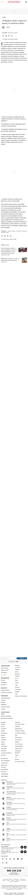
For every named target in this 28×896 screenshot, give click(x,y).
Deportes (3, 737)
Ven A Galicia (18, 739)
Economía (3, 728)
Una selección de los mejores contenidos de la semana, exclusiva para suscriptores (15, 793)
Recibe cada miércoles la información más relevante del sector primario (15, 803)
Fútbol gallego (4, 774)
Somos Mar (4, 748)
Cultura (3, 742)
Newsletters (4, 682)
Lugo (16, 685)
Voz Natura (17, 880)
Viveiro (7, 232)
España (3, 731)
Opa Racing (4, 765)
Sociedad (3, 739)
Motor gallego (4, 776)
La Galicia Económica (6, 753)
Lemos (16, 682)
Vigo (16, 693)
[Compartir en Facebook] (9, 36)
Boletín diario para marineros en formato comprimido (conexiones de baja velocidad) (15, 808)
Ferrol (16, 680)
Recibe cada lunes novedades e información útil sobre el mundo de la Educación (15, 798)
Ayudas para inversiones (7, 718)
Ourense (17, 687)
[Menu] (2, 2)
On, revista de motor (20, 761)
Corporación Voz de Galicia (7, 879)
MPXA (11, 881)
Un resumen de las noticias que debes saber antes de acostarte (15, 788)
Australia (9, 231)
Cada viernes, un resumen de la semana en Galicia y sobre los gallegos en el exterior (16, 814)
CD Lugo (3, 767)
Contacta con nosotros (6, 692)
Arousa (17, 671)
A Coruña (17, 667)
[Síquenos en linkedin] (14, 859)
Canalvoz (12, 880)
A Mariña (13, 231)
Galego (17, 661)
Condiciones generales (9, 894)
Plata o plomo (18, 737)
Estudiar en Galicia (19, 731)
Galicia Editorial (15, 881)
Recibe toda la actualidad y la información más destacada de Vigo (16, 834)
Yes (16, 757)
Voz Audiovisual (22, 879)
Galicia (2, 726)
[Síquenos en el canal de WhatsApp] (2, 862)
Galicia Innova (18, 748)
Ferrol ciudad (18, 231)
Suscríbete (4, 674)
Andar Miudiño (4, 769)
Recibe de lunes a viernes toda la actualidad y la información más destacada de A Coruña (16, 819)
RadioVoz (4, 880)
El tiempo (3, 755)
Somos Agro (4, 746)
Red (16, 735)
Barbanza (17, 674)
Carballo (17, 676)
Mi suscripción (4, 668)
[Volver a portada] (14, 2)
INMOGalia (3, 704)
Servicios (3, 700)
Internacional (4, 733)
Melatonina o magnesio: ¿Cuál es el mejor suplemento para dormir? (10, 259)
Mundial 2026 (4, 758)
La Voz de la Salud (19, 724)
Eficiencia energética (6, 716)
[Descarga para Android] (25, 847)
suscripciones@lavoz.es (14, 874)
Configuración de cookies (18, 894)
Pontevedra (18, 689)
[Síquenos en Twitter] (6, 859)
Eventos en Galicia (5, 706)
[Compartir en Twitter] (12, 36)
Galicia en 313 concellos (21, 696)
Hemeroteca (4, 672)
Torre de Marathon (5, 760)
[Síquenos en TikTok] (21, 859)
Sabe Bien (17, 726)
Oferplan (3, 702)
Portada (3, 724)
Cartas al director (5, 690)
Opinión (3, 735)
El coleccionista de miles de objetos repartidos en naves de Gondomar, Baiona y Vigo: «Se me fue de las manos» (8, 250)
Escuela (17, 759)
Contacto (3, 709)
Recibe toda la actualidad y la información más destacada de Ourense (16, 839)
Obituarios (3, 750)
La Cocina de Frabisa (20, 733)
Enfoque (17, 742)
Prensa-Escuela (23, 880)
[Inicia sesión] (26, 2)
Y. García (8, 27)
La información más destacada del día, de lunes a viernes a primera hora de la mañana (16, 783)
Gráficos (3, 744)
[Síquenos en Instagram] (10, 859)
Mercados (17, 752)
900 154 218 (14, 870)
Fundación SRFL (16, 879)
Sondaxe (8, 880)
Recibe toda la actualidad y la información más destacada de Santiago (16, 829)
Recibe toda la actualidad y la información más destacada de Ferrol (16, 824)
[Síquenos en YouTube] (18, 859)
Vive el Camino (18, 744)
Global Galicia (18, 728)
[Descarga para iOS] (22, 847)
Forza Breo (3, 771)
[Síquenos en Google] (6, 862)
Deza (16, 678)
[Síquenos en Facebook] (2, 859)
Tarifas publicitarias (5, 698)
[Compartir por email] (6, 36)
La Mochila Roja (19, 746)
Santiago (17, 691)
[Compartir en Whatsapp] (3, 36)
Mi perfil (3, 680)
